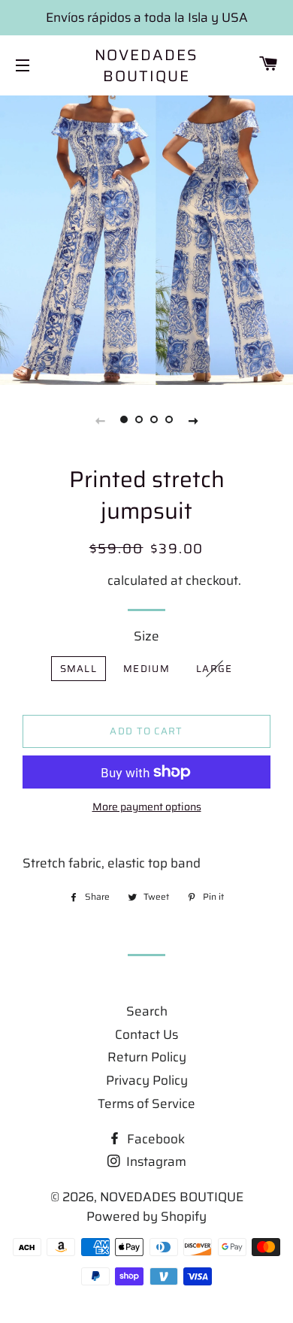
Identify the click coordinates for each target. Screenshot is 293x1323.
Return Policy (146, 1057)
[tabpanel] (146, 238)
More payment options (146, 807)
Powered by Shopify (146, 1216)
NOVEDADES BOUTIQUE (147, 65)
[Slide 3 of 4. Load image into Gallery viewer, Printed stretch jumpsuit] (154, 420)
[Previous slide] (99, 420)
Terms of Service (146, 1103)
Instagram (154, 1161)
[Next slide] (193, 420)
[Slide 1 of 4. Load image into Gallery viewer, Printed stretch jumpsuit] (123, 420)
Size (146, 636)
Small (79, 669)
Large (214, 669)
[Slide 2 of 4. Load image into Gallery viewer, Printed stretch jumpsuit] (138, 420)
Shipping (78, 580)
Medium (146, 669)
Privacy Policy (147, 1080)
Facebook (154, 1139)
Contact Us (146, 1034)
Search (147, 1011)
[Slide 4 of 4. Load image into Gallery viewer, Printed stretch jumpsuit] (169, 420)
